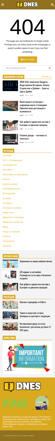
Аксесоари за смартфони (15, 174)
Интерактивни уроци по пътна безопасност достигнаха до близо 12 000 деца (35, 327)
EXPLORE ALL (47, 77)
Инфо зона (8, 212)
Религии (7, 236)
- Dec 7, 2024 (28, 115)
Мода (5, 227)
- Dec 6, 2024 (28, 95)
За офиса (7, 203)
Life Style (7, 155)
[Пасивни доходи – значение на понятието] (10, 139)
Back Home (28, 59)
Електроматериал (11, 189)
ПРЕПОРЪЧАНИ (11, 256)
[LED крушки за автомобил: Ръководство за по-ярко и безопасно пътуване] (10, 275)
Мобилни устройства (13, 222)
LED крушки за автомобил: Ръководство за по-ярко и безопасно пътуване (35, 275)
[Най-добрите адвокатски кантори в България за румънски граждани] (10, 125)
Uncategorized (10, 165)
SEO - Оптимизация (12, 160)
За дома (7, 198)
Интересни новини (12, 208)
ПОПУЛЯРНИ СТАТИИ (13, 76)
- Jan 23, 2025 (28, 129)
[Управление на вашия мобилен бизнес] (10, 264)
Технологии (8, 241)
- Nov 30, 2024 (29, 142)
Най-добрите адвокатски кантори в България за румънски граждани (35, 123)
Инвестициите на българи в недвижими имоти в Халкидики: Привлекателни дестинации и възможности (33, 106)
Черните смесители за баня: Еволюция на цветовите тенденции (35, 314)
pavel (21, 95)
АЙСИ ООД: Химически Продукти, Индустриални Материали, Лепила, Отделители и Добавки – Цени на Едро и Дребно (35, 86)
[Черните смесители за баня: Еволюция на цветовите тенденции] (10, 315)
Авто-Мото (8, 170)
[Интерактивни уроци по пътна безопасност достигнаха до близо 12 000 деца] (10, 326)
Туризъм (7, 246)
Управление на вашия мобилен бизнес (36, 261)
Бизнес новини (10, 184)
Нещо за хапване (11, 232)
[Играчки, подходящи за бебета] (10, 305)
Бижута (6, 179)
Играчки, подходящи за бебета (33, 302)
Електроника (9, 193)
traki (21, 129)
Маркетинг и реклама (13, 217)
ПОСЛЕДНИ (9, 297)
